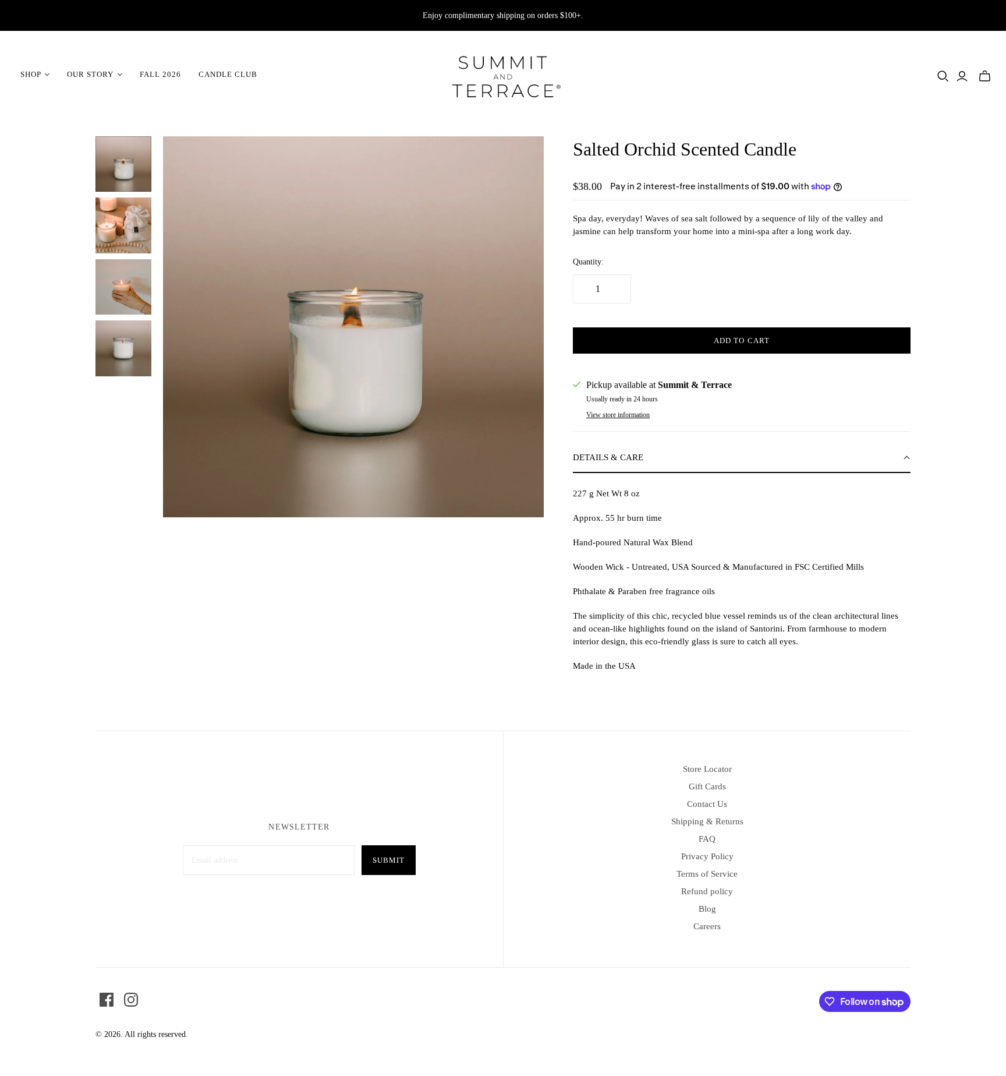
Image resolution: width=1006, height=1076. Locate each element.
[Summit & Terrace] (503, 75)
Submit (389, 860)
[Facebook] (107, 1000)
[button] (742, 458)
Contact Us (707, 804)
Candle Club (228, 74)
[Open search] (943, 76)
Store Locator (707, 769)
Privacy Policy (707, 856)
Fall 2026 (160, 74)
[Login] (962, 76)
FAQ (707, 839)
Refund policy (707, 891)
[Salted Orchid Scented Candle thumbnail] (123, 164)
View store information (618, 415)
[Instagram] (131, 1000)
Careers (707, 926)
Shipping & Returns (707, 821)
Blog (707, 908)
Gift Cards (707, 786)
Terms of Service (707, 874)
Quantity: (588, 261)
